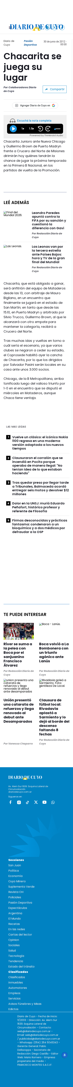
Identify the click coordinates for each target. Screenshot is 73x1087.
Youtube (44, 802)
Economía (15, 876)
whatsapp (53, 802)
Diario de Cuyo (9, 43)
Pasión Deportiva (30, 43)
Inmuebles (15, 982)
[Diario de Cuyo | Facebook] (39, 27)
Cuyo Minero (17, 881)
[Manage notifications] (65, 1055)
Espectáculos (17, 908)
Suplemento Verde (21, 887)
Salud (12, 951)
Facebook (10, 802)
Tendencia (15, 961)
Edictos (13, 1009)
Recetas (14, 924)
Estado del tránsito (21, 966)
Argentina (15, 913)
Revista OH (15, 892)
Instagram (19, 802)
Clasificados (16, 977)
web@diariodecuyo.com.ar (33, 1031)
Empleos (14, 993)
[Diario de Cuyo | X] (54, 27)
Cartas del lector (20, 935)
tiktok (27, 802)
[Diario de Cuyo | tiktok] (62, 27)
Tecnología (16, 956)
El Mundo (14, 919)
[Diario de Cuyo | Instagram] (47, 27)
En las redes (16, 929)
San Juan (14, 865)
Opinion (13, 940)
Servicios (14, 998)
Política (13, 871)
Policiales (14, 897)
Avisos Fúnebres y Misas (24, 1004)
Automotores (17, 988)
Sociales (14, 945)
